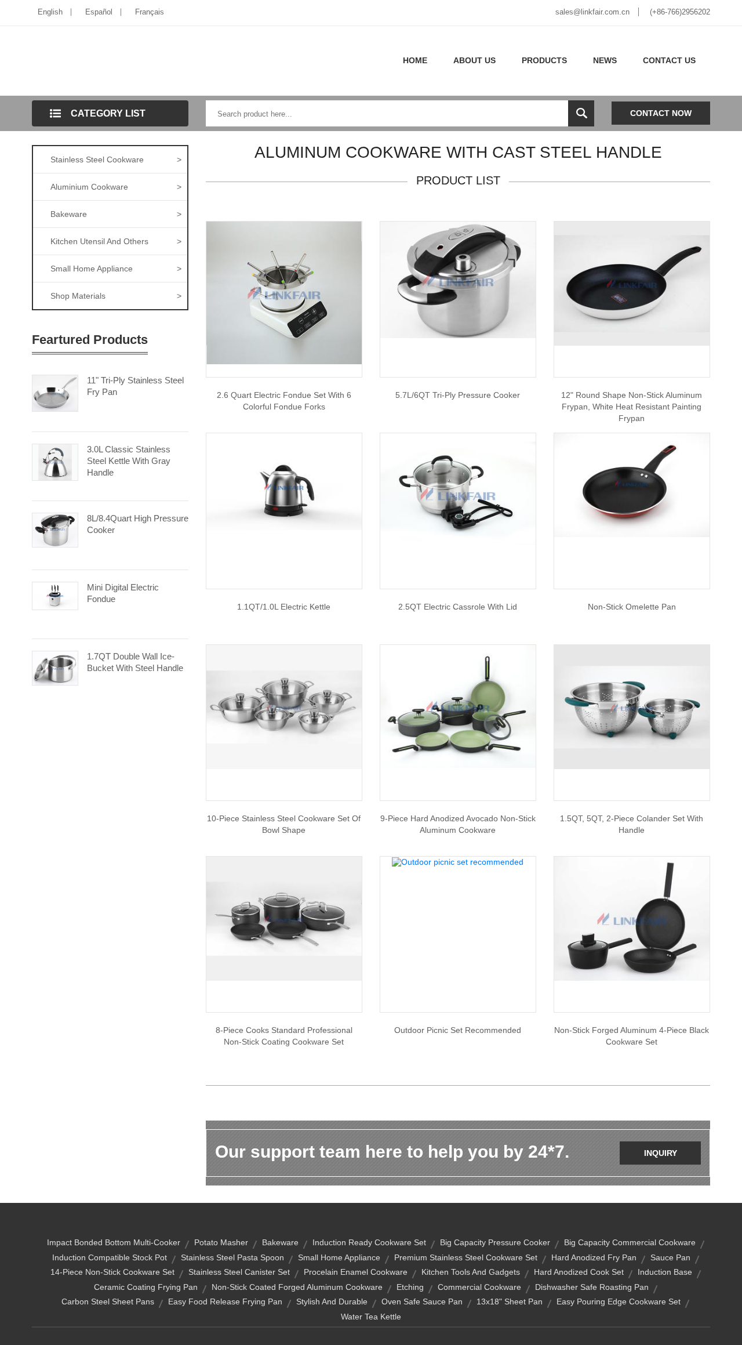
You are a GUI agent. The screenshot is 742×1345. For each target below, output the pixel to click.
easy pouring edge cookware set (618, 1301)
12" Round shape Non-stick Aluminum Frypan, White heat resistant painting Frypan (631, 406)
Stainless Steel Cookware (115, 159)
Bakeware (115, 214)
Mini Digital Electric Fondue (123, 593)
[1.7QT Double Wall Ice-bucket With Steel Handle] (55, 667)
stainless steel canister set (239, 1272)
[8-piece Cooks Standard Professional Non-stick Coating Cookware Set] (284, 918)
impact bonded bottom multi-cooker (113, 1242)
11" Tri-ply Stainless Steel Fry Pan (135, 386)
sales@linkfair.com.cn (592, 12)
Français (149, 12)
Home (415, 60)
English (50, 12)
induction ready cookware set (369, 1242)
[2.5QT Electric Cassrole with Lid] (458, 490)
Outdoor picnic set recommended (457, 1030)
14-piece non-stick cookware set (112, 1272)
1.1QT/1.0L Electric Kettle (283, 606)
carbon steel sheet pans (107, 1301)
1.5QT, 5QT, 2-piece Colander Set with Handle (631, 824)
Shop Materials (115, 295)
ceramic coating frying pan (146, 1287)
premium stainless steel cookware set (465, 1257)
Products (544, 60)
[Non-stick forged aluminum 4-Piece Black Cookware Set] (632, 918)
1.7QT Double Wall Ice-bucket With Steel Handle (135, 662)
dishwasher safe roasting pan (592, 1287)
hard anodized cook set (579, 1272)
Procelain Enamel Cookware (356, 1272)
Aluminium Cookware (115, 186)
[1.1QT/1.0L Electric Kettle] (284, 480)
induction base (665, 1272)
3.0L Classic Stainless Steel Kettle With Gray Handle (128, 460)
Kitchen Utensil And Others (115, 241)
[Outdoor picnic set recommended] (457, 861)
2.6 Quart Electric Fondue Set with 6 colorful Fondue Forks (284, 400)
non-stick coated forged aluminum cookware (297, 1287)
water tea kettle (371, 1316)
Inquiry (660, 1153)
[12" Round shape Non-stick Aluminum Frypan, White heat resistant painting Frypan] (632, 283)
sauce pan (670, 1257)
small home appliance (339, 1257)
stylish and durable (332, 1301)
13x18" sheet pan (510, 1301)
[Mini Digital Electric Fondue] (55, 595)
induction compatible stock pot (109, 1257)
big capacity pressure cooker (495, 1242)
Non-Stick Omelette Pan (632, 606)
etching (410, 1287)
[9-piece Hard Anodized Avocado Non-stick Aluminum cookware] (458, 705)
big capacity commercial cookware (630, 1242)
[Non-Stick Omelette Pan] (632, 484)
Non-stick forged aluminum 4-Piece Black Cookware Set (631, 1035)
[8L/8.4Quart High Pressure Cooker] (55, 529)
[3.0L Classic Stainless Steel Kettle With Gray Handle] (55, 461)
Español (98, 12)
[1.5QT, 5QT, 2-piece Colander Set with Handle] (632, 706)
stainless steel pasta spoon (232, 1257)
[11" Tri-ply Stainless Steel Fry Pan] (55, 392)
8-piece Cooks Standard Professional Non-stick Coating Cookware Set (284, 1035)
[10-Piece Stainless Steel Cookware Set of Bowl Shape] (284, 706)
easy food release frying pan (225, 1301)
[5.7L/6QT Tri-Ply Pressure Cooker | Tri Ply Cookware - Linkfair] (458, 279)
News (605, 60)
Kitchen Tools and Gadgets (470, 1272)
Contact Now (661, 113)
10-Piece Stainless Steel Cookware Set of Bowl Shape (284, 824)
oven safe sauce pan (422, 1301)
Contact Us (669, 60)
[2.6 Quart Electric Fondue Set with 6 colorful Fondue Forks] (284, 292)
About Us (474, 60)
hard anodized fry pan (593, 1257)
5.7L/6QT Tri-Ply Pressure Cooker (457, 395)
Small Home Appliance (115, 268)
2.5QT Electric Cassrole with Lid (457, 606)
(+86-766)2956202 (680, 12)
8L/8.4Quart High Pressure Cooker (137, 524)
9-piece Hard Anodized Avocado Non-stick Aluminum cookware (458, 824)
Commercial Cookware (479, 1287)
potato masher (221, 1242)
